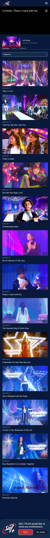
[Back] (46, 10)
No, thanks (41, 532)
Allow (25, 532)
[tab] (5, 48)
